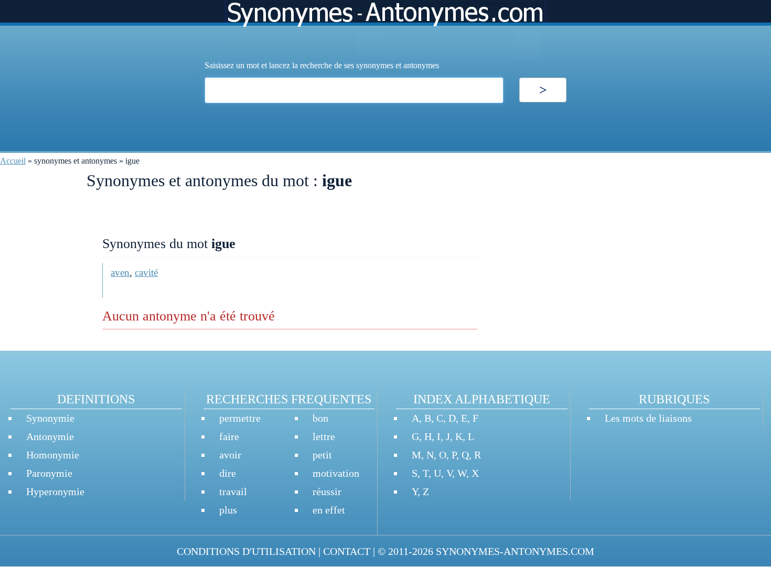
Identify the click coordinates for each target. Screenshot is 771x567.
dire (227, 473)
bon (320, 418)
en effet (329, 510)
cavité (146, 272)
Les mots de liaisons (648, 418)
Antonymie (50, 436)
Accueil (13, 160)
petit (322, 455)
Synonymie (50, 418)
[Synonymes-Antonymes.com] (385, 29)
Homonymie (52, 455)
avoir (230, 455)
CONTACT (346, 551)
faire (229, 436)
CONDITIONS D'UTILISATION (246, 551)
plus (228, 510)
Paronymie (49, 473)
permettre (240, 418)
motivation (336, 473)
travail (233, 491)
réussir (327, 491)
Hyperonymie (55, 491)
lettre (324, 436)
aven (120, 272)
